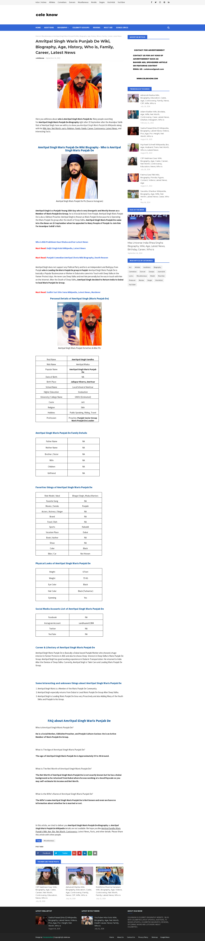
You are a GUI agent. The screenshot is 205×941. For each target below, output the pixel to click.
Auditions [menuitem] (49, 27)
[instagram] (160, 2)
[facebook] (151, 2)
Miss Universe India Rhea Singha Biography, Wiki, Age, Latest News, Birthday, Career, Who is (146, 246)
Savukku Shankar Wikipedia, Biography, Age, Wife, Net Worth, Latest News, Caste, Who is (154, 195)
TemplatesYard (48, 937)
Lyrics (131, 276)
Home (38, 36)
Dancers (72, 2)
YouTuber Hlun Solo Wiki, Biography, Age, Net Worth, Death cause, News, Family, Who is (106, 921)
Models (94, 2)
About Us (120, 937)
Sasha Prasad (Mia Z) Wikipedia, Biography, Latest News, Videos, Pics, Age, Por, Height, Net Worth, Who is (154, 132)
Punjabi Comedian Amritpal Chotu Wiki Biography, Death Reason (77, 257)
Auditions (147, 267)
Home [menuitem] (38, 27)
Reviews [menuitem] (96, 27)
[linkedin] (168, 2)
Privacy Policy (143, 937)
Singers (102, 2)
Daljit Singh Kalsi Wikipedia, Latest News (66, 248)
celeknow (40, 58)
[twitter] (155, 2)
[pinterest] (164, 2)
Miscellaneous (83, 2)
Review (141, 280)
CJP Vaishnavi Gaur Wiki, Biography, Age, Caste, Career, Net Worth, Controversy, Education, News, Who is (46, 892)
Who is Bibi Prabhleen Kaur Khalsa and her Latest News (62, 242)
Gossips (151, 272)
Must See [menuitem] (108, 27)
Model (152, 276)
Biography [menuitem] (62, 27)
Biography (157, 267)
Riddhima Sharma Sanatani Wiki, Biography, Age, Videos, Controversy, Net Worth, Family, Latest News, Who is (109, 891)
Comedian (133, 272)
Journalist (161, 272)
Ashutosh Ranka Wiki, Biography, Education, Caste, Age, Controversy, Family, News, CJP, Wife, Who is (79, 891)
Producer (132, 280)
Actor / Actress (41, 2)
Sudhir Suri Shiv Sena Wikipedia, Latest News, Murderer (73, 292)
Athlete (137, 267)
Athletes (52, 2)
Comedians (62, 2)
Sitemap (155, 937)
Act (130, 267)
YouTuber (121, 2)
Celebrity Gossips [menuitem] (80, 27)
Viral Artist (111, 2)
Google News (164, 937)
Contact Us (131, 937)
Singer (149, 280)
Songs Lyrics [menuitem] (122, 27)
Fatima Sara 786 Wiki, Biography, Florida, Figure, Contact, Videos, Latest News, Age (153, 179)
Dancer (142, 272)
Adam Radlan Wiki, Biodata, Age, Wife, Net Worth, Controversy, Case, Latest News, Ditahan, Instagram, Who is (154, 115)
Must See (161, 276)
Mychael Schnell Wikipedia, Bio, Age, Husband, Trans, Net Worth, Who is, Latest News (154, 147)
